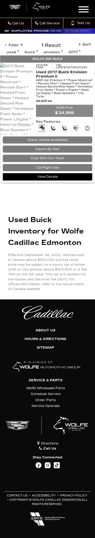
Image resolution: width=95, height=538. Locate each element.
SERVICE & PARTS (46, 380)
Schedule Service (46, 394)
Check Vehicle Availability (47, 140)
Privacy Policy (73, 495)
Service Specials (45, 406)
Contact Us (17, 495)
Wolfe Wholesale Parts (45, 388)
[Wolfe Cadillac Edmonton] (29, 7)
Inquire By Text (47, 149)
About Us (45, 330)
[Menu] (83, 10)
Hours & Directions (45, 339)
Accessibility (44, 495)
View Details (47, 176)
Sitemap (45, 347)
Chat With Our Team (47, 158)
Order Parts (45, 400)
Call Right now (47, 167)
